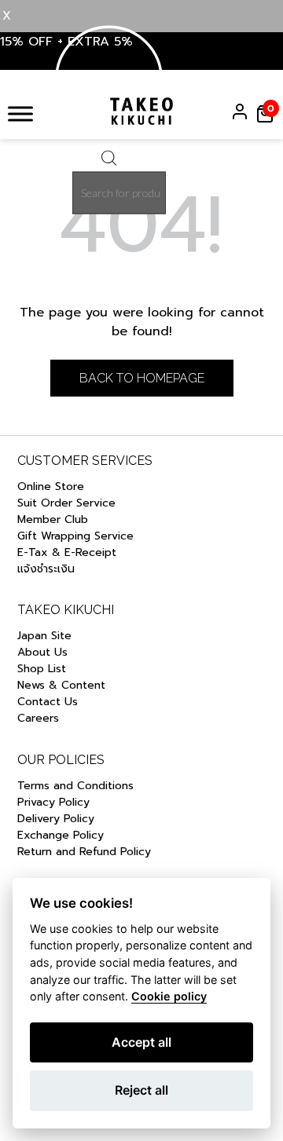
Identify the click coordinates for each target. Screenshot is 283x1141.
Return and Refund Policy (86, 851)
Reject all (141, 1090)
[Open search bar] (109, 161)
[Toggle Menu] (20, 113)
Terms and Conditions (75, 785)
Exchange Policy (60, 835)
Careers (38, 718)
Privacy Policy (53, 802)
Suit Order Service (66, 503)
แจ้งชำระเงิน (46, 569)
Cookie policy (169, 996)
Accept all (141, 1042)
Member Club (52, 519)
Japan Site (44, 635)
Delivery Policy (55, 818)
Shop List (41, 668)
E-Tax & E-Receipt (66, 552)
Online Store (50, 486)
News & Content (61, 685)
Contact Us (47, 701)
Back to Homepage (141, 378)
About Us (42, 652)
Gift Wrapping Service (75, 536)
